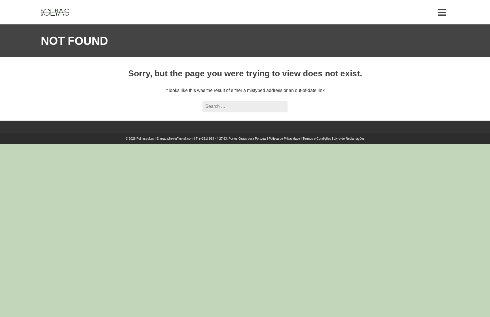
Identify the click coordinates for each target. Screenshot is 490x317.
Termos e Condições (317, 138)
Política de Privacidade (284, 138)
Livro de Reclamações (349, 138)
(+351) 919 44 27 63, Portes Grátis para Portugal (233, 138)
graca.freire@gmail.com (176, 138)
